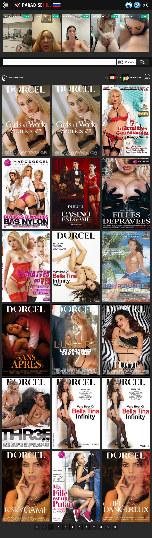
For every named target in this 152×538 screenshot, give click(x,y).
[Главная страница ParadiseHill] (33, 5)
